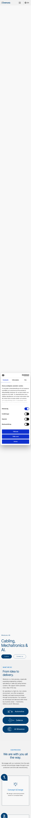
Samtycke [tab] (5, 380)
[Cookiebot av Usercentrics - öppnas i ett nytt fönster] (22, 375)
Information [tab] (15, 380)
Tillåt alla (15, 431)
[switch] (26, 414)
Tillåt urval (15, 436)
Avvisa (15, 441)
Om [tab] (25, 380)
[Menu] (20, 3)
